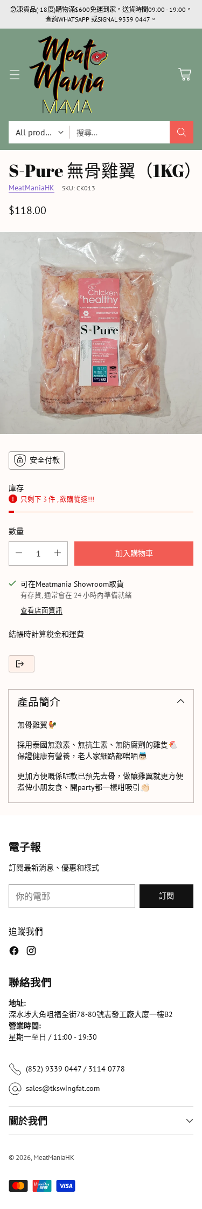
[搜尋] (181, 132)
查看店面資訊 (41, 610)
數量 (16, 531)
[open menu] (14, 75)
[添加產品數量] (57, 553)
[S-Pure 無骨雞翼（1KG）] (101, 333)
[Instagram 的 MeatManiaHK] (31, 952)
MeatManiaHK (31, 188)
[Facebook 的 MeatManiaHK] (14, 952)
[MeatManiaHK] (68, 75)
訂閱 (166, 896)
